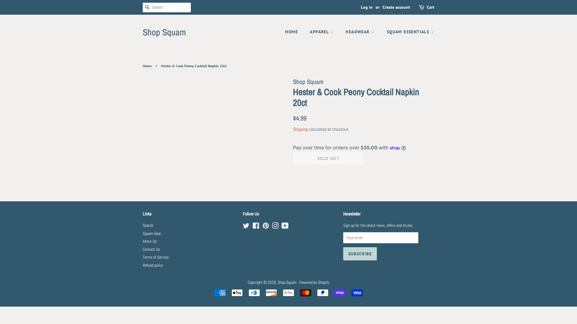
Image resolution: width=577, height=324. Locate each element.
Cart (430, 7)
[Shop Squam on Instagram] (275, 227)
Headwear (358, 31)
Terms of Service (156, 257)
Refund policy (153, 265)
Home (291, 31)
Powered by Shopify (314, 282)
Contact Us (151, 249)
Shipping (300, 129)
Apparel (320, 31)
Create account (396, 7)
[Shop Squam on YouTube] (285, 227)
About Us (150, 241)
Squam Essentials (409, 31)
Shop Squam (164, 32)
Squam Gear (152, 233)
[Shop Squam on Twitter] (246, 227)
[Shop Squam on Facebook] (255, 227)
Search (148, 225)
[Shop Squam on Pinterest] (265, 227)
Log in (367, 7)
